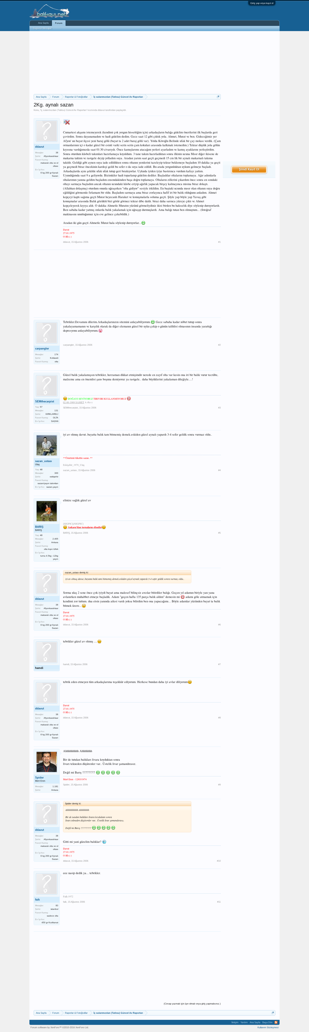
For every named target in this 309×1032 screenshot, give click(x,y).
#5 (219, 533)
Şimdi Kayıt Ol (249, 169)
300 (56, 473)
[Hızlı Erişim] (218, 96)
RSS (276, 1022)
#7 (219, 664)
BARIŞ (39, 526)
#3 (219, 407)
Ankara (54, 542)
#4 (219, 470)
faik (37, 899)
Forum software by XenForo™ (59, 1027)
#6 (219, 624)
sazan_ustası (43, 461)
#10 (219, 861)
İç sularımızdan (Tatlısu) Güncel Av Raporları (64, 110)
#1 (219, 242)
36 (57, 152)
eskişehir (54, 476)
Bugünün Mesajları (42, 28)
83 (57, 905)
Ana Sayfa (43, 23)
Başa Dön (267, 1022)
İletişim (234, 1022)
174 (56, 354)
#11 (219, 902)
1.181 (55, 786)
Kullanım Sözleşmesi (268, 1027)
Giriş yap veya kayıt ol (261, 3)
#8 (219, 717)
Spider (39, 777)
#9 (219, 784)
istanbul (54, 909)
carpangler (42, 348)
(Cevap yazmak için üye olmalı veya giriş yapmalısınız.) (192, 1003)
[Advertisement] (127, 62)
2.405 (55, 539)
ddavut (101, 110)
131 (56, 410)
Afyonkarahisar (51, 156)
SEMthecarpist (44, 401)
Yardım (244, 1022)
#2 (219, 345)
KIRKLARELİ (52, 414)
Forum (58, 23)
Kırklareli (54, 358)
